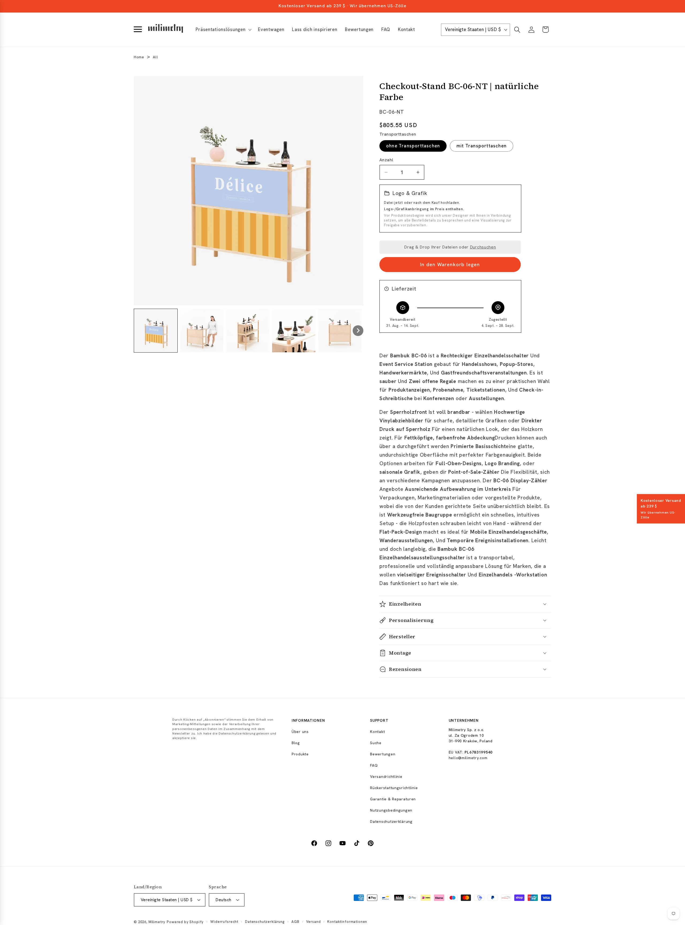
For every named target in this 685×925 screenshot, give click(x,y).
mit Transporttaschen (481, 146)
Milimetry (157, 922)
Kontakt (377, 731)
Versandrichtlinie (386, 776)
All (155, 57)
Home (139, 57)
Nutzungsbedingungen (391, 810)
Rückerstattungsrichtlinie (394, 787)
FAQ (374, 765)
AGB (295, 921)
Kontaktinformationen (347, 921)
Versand (313, 921)
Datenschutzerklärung (391, 821)
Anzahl (386, 160)
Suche (376, 742)
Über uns (300, 731)
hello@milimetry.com (468, 757)
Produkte (300, 754)
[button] (223, 29)
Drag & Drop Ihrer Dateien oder (450, 247)
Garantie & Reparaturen (393, 799)
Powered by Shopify (185, 922)
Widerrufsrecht (224, 921)
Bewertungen (382, 754)
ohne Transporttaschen (413, 146)
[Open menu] (138, 30)
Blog (296, 742)
